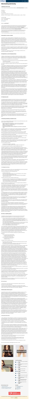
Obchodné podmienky (5, 386)
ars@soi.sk (24, 301)
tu (13, 397)
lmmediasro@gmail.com (19, 386)
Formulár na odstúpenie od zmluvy (6, 388)
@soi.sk (5, 302)
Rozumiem (16, 397)
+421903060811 (18, 387)
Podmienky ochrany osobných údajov (7, 387)
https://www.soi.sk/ (15, 302)
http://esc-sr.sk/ (14, 306)
